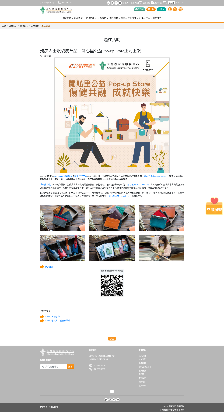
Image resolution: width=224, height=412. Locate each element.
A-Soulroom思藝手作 (63, 176)
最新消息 (35, 26)
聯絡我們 (157, 18)
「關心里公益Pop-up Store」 (154, 176)
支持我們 (142, 378)
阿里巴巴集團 (80, 176)
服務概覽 (142, 363)
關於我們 (142, 356)
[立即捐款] (214, 206)
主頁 (4, 26)
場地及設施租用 (145, 367)
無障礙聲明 (53, 407)
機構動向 (24, 26)
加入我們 (142, 359)
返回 (112, 339)
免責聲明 (43, 407)
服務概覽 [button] (78, 18)
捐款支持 (139, 9)
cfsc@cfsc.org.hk (49, 3)
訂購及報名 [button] (144, 18)
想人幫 (151, 9)
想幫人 (162, 9)
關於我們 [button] (67, 18)
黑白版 (171, 3)
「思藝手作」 (46, 184)
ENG (178, 3)
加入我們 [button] (114, 18)
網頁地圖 (142, 386)
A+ (164, 3)
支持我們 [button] (102, 18)
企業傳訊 (13, 26)
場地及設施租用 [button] (128, 18)
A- (140, 3)
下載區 (141, 374)
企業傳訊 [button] (90, 18)
